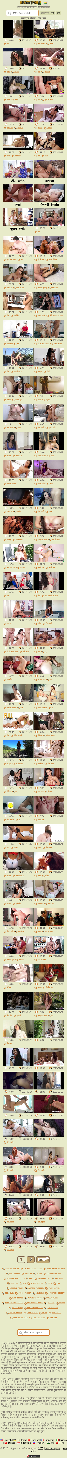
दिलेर (21, 707)
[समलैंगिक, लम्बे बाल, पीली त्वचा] (49, 757)
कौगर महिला (41, 315)
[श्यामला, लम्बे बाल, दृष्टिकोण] (18, 897)
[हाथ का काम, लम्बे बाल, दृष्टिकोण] (18, 561)
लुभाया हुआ (10, 959)
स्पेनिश (9, 623)
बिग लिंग (9, 1015)
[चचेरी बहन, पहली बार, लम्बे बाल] (49, 561)
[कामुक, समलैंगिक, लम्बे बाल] (18, 149)
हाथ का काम (20, 287)
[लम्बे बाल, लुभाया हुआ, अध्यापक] (18, 953)
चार (39, 231)
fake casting (54, 1288)
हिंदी (52, 1443)
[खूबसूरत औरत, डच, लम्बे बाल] (49, 1009)
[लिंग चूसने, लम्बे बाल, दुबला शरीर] (49, 421)
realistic (56, 1312)
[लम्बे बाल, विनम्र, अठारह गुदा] (18, 393)
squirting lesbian (56, 1293)
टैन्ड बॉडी (49, 623)
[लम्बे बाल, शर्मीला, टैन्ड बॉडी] (49, 617)
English (8, 1440)
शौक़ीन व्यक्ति (42, 455)
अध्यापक (21, 959)
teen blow (9, 1293)
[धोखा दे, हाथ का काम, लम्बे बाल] (18, 281)
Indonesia (25, 1443)
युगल (39, 931)
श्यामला (9, 455)
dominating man (54, 1273)
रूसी (39, 155)
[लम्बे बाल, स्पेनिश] (18, 617)
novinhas (40, 1293)
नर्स (18, 343)
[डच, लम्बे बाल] (18, 37)
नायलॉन (40, 128)
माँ (52, 707)
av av (44, 1312)
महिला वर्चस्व (42, 483)
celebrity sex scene (33, 1268)
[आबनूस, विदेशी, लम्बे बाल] (49, 365)
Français (49, 1440)
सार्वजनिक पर (18, 371)
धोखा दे (9, 287)
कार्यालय (16, 71)
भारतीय (18, 511)
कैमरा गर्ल (10, 931)
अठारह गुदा (18, 399)
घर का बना (41, 679)
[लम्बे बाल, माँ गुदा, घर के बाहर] (18, 757)
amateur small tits (14, 1303)
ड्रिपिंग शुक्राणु (42, 287)
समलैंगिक (47, 71)
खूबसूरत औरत (42, 1015)
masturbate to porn (56, 1268)
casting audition (36, 1288)
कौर (8, 847)
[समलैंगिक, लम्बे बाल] (18, 673)
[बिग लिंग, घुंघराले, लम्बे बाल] (18, 1009)
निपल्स (50, 791)
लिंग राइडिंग (41, 43)
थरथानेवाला (21, 931)
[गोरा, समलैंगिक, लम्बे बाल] (18, 309)
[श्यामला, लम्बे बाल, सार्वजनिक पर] (18, 869)
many (50, 1283)
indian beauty (15, 1312)
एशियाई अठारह (11, 483)
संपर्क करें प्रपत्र (52, 1448)
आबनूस (40, 371)
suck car (14, 1283)
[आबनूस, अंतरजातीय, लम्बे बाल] (18, 533)
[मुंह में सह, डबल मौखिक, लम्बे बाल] (49, 253)
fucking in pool (20, 1317)
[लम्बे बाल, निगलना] (18, 1037)
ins (58, 1283)
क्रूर (39, 875)
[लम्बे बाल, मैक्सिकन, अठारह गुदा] (49, 897)
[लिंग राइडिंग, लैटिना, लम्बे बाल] (49, 37)
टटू (46, 651)
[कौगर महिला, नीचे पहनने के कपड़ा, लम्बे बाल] (49, 309)
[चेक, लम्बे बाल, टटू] (49, 645)
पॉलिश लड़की (58, 343)
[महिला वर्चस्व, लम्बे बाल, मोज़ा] (49, 477)
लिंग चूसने (41, 427)
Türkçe (11, 1443)
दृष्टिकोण (22, 567)
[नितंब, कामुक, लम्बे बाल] (18, 93)
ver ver (53, 1317)
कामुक (16, 99)
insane (39, 1273)
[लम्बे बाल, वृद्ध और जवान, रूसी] (18, 253)
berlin (62, 1303)
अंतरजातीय (19, 539)
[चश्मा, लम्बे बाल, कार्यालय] (18, 65)
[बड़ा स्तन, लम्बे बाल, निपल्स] (49, 785)
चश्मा (8, 71)
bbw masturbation (35, 1303)
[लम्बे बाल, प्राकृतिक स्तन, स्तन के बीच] (49, 533)
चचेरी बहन (41, 567)
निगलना (9, 1043)
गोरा (39, 99)
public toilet (25, 1293)
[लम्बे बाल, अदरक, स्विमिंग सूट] (49, 981)
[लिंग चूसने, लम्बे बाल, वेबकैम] (49, 505)
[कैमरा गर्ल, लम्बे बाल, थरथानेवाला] (18, 925)
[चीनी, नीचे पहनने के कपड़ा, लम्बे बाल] (49, 589)
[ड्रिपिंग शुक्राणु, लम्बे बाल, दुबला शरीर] (49, 281)
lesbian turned (17, 1288)
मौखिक (40, 735)
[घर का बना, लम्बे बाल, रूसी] (49, 673)
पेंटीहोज (49, 128)
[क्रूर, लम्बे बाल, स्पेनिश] (49, 869)
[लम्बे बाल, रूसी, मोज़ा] (49, 149)
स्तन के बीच (56, 539)
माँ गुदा (9, 763)
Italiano (63, 1440)
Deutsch (21, 1440)
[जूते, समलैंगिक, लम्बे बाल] (49, 65)
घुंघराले (19, 1015)
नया (52, 13)
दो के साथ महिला (43, 343)
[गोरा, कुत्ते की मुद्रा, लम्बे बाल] (49, 93)
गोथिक (9, 791)
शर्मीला (39, 623)
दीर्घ (58, 13)
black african (37, 1283)
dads (31, 1278)
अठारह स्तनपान (42, 707)
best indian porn (35, 1308)
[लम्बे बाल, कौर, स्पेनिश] (18, 841)
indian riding (39, 1317)
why (24, 1283)
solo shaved (53, 1308)
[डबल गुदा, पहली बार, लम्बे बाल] (18, 121)
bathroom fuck (44, 1278)
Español (35, 1440)
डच (8, 43)
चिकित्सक (10, 343)
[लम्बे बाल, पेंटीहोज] (18, 981)
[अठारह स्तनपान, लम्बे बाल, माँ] (49, 701)
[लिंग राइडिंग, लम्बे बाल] (18, 1136)
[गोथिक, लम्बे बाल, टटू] (18, 785)
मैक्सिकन (40, 903)
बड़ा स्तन (10, 427)
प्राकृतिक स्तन (42, 539)
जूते (39, 71)
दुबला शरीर (54, 287)
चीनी (39, 595)
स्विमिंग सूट (49, 987)
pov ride (59, 1278)
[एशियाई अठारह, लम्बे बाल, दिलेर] (18, 701)
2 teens (51, 1303)
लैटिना (51, 43)
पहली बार (20, 128)
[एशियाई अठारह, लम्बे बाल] (18, 477)
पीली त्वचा (51, 763)
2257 (40, 1448)
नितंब (8, 99)
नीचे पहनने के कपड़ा (56, 315)
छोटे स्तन (26, 651)
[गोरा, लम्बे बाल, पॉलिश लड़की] (18, 729)
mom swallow (14, 1273)
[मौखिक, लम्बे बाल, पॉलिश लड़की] (49, 729)
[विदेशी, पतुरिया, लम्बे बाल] (49, 393)
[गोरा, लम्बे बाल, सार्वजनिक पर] (18, 365)
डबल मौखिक (53, 259)
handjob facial (12, 1268)
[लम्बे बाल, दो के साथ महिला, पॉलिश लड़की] (49, 337)
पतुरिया (48, 399)
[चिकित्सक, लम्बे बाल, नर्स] (18, 337)
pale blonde (17, 1298)
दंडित (19, 427)
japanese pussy (34, 1298)
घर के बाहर (19, 763)
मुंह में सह (41, 259)
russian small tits (16, 1278)
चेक (39, 651)
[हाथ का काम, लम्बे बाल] (49, 953)
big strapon (17, 1308)
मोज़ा (46, 155)
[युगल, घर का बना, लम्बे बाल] (49, 925)
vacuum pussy (52, 1298)
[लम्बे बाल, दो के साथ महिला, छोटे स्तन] (18, 645)
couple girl (32, 1312)
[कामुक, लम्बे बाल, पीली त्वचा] (49, 841)
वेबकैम (50, 511)
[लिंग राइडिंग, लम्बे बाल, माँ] (18, 813)
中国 (61, 1443)
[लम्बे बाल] (49, 1037)
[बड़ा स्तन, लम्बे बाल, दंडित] (18, 421)
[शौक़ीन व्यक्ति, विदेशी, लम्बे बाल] (49, 449)
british (28, 1273)
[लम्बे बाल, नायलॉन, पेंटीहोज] (49, 121)
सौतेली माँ (19, 455)
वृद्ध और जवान (11, 259)
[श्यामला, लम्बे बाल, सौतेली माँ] (18, 449)
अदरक (39, 987)
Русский (40, 1443)
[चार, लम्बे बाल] (49, 225)
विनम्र (9, 399)
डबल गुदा (10, 128)
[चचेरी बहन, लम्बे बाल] (49, 813)
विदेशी (48, 371)
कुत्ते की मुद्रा (49, 99)
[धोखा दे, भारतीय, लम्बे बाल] (18, 505)
